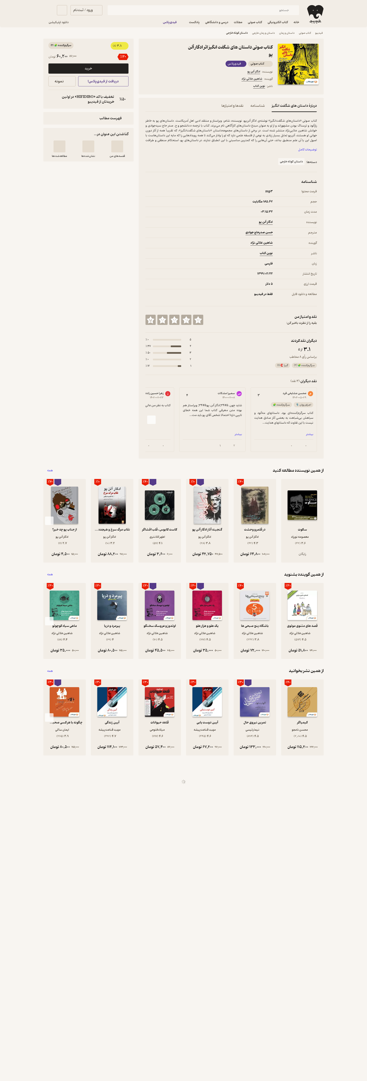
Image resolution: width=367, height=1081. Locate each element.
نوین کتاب (259, 86)
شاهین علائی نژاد (251, 79)
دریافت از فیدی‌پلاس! (103, 81)
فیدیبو (319, 33)
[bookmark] (158, 87)
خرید (88, 68)
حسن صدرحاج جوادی (259, 232)
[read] (59, 146)
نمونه (59, 81)
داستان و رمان (287, 33)
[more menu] (148, 87)
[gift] (168, 87)
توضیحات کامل (307, 149)
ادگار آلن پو (253, 71)
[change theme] (48, 10)
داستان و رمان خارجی (263, 33)
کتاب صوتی (305, 33)
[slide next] (151, 420)
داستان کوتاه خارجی (237, 33)
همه (50, 470)
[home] (315, 14)
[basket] (62, 10)
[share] (178, 87)
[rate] (198, 320)
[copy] (52, 99)
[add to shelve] (117, 146)
